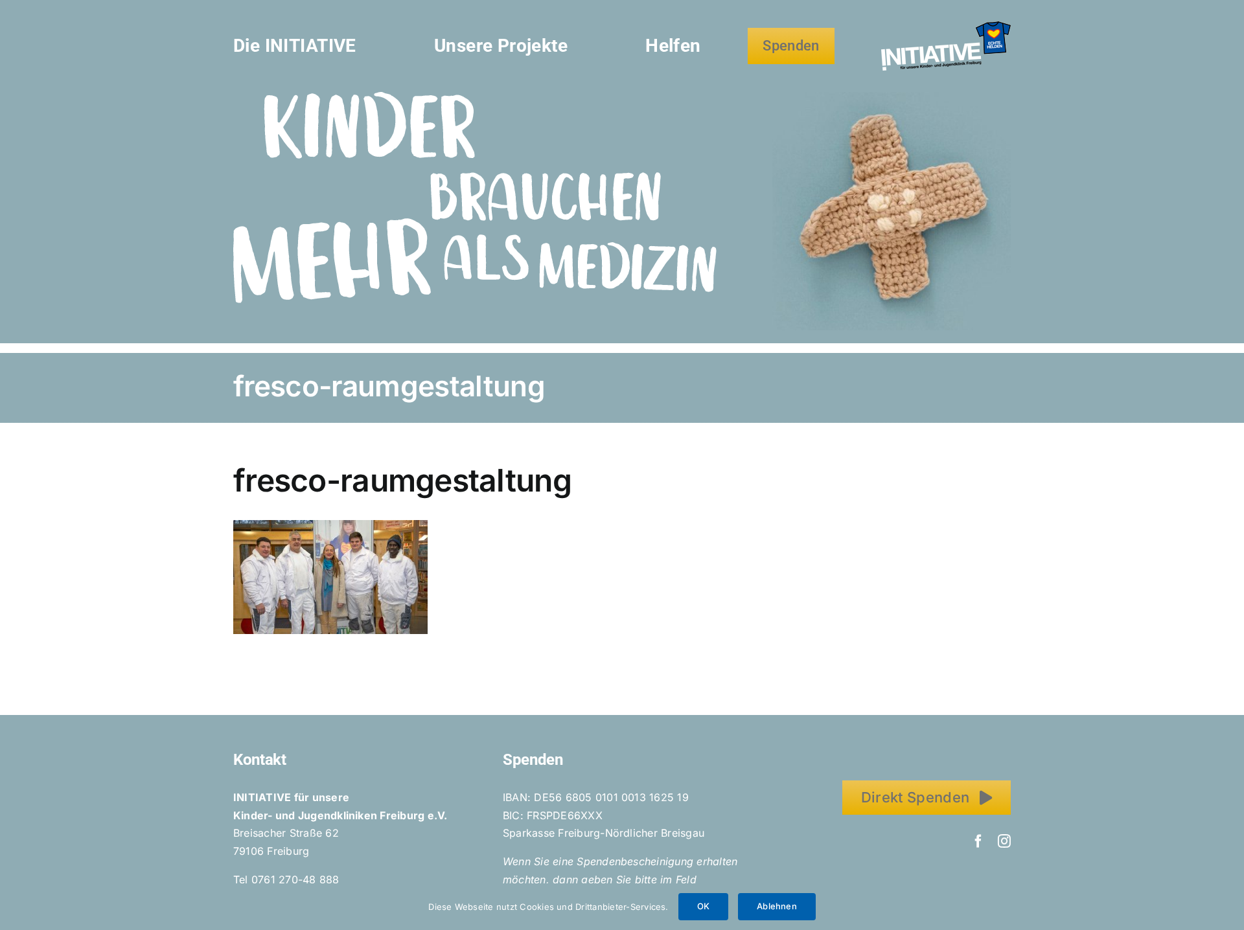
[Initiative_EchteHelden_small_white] (946, 26)
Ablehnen (777, 906)
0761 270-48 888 (295, 879)
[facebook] (978, 841)
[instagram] (1004, 841)
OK (703, 906)
